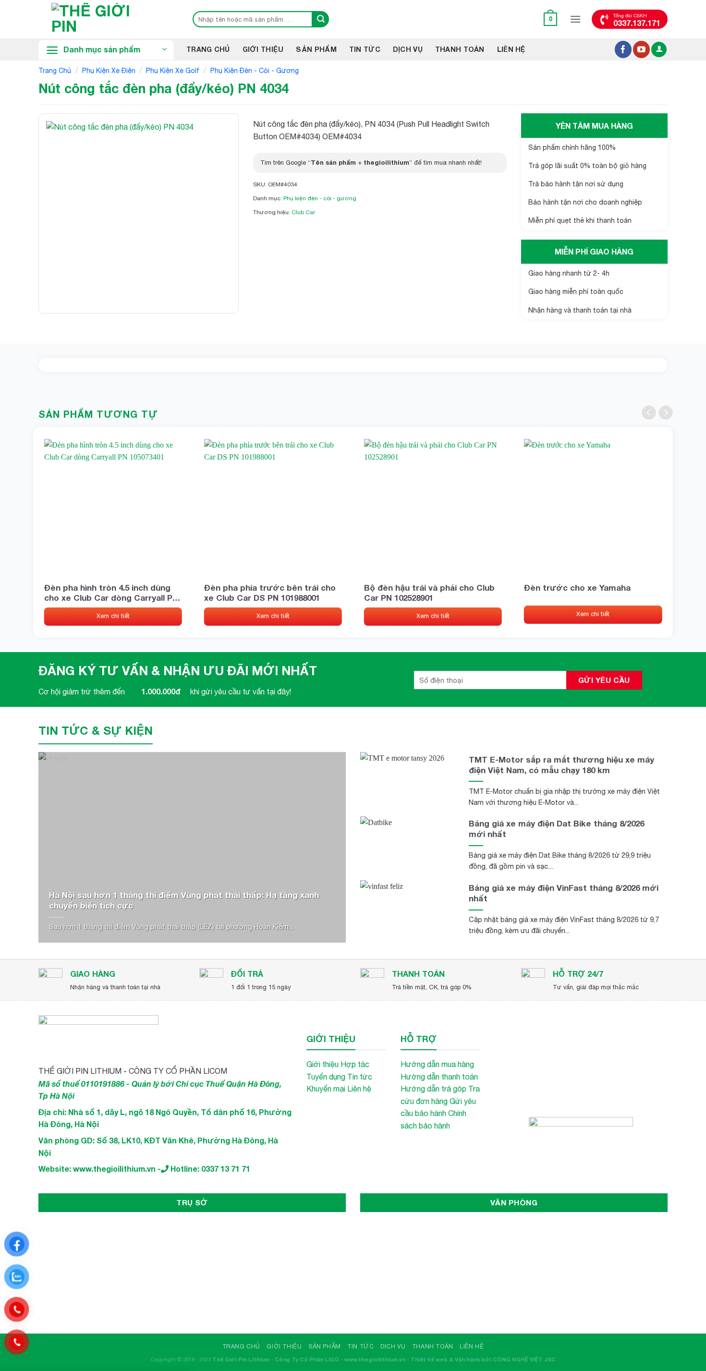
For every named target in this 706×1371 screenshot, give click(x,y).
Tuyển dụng (325, 1076)
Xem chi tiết (113, 615)
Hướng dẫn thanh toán (439, 1076)
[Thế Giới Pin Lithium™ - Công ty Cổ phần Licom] (105, 19)
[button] (550, 19)
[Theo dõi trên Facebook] (623, 49)
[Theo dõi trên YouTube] (641, 49)
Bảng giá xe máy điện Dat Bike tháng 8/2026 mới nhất (556, 828)
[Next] (665, 412)
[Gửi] (321, 19)
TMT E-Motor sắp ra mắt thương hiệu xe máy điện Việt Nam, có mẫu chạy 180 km (561, 764)
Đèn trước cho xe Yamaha (577, 587)
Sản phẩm (316, 49)
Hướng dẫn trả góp (433, 1088)
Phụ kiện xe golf (172, 70)
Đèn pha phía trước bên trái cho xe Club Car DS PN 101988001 (270, 592)
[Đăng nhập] (659, 50)
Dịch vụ (408, 49)
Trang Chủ (208, 49)
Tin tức (359, 1076)
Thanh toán (460, 49)
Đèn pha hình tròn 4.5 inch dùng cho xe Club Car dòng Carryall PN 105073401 (111, 592)
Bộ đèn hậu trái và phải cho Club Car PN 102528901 (429, 592)
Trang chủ (54, 70)
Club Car (303, 212)
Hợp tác (355, 1064)
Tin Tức (364, 49)
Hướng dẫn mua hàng (437, 1064)
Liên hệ (511, 49)
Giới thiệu (263, 49)
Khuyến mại (325, 1088)
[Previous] (649, 412)
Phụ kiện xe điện (108, 70)
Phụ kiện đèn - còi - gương (254, 70)
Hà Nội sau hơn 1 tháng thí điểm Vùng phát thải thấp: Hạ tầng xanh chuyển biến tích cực (184, 900)
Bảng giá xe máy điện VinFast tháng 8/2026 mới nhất (563, 893)
